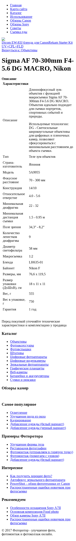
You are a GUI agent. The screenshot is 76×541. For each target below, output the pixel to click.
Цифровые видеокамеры (28, 360)
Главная (16, 5)
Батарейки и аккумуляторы (29, 376)
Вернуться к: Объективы (19, 50)
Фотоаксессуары (22, 345)
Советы (15, 28)
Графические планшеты (27, 368)
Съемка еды (18, 32)
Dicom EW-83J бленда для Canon (25, 42)
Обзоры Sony (19, 24)
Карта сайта (18, 9)
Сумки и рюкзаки (23, 380)
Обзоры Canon (20, 20)
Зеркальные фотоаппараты (29, 364)
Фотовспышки (20, 349)
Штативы (17, 353)
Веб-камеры (18, 372)
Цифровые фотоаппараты (28, 357)
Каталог (16, 13)
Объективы (18, 341)
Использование (21, 16)
